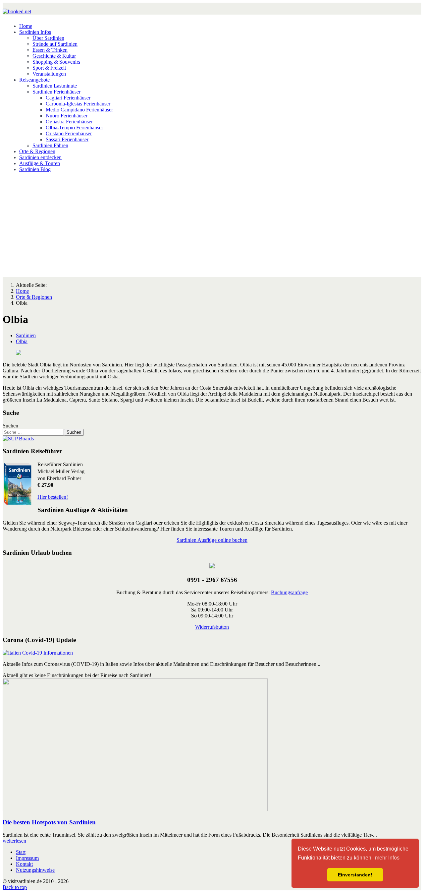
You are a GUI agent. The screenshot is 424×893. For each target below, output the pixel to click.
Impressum (27, 858)
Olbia (21, 341)
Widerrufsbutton (212, 627)
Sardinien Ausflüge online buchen (212, 540)
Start (21, 852)
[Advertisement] (212, 224)
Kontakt (24, 864)
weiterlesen (14, 841)
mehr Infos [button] (387, 858)
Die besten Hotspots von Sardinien (49, 822)
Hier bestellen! (52, 497)
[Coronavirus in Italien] (38, 653)
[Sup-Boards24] (18, 438)
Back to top (15, 887)
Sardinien (26, 335)
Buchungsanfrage (289, 592)
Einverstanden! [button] (355, 874)
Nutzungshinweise (35, 870)
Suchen (10, 425)
